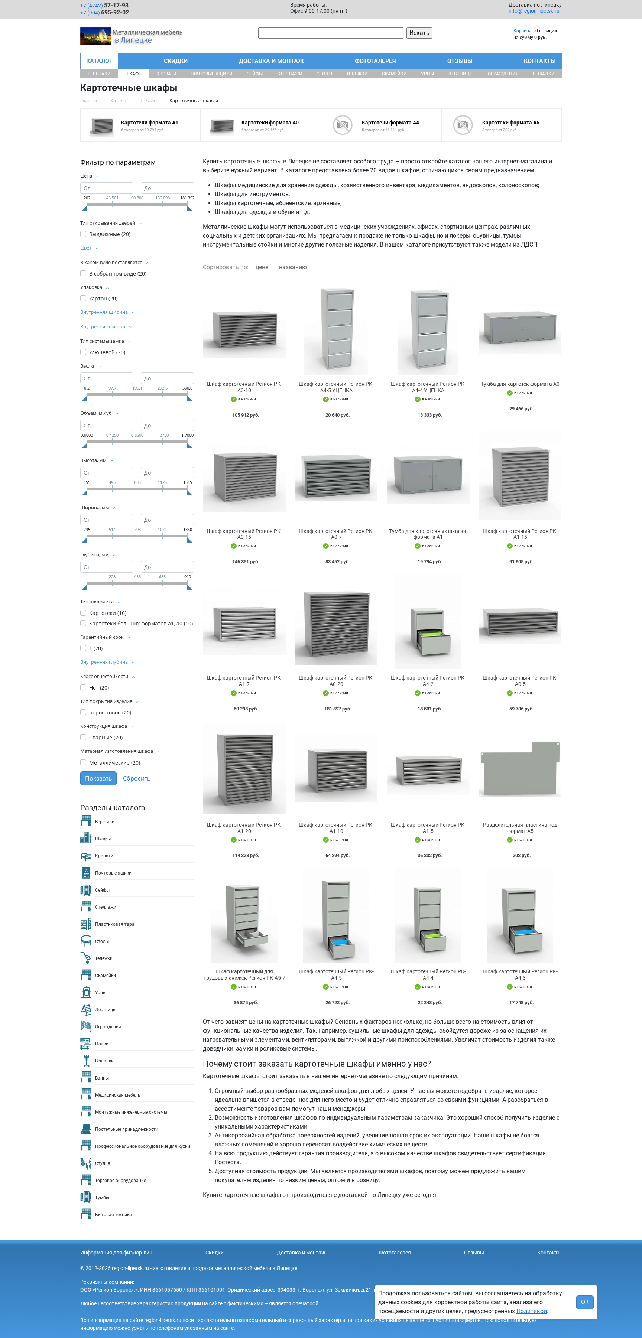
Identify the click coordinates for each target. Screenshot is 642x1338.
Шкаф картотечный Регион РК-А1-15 (520, 534)
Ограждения (503, 73)
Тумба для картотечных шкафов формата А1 (428, 534)
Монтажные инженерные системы (131, 1112)
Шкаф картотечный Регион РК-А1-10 (336, 828)
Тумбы (102, 1197)
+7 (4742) (104, 5)
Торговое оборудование (120, 1180)
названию (293, 267)
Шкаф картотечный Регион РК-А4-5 (336, 974)
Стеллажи (289, 73)
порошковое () (110, 712)
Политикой (531, 1311)
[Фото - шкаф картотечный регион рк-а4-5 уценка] (336, 327)
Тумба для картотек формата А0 (520, 384)
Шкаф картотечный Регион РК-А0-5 (520, 681)
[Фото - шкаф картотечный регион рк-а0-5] (520, 621)
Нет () (99, 687)
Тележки (357, 73)
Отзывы (460, 61)
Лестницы (460, 73)
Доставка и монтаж (271, 61)
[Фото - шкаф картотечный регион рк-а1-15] (520, 474)
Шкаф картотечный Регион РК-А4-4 (428, 974)
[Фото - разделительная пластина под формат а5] (520, 768)
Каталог (99, 61)
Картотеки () (107, 612)
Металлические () (114, 762)
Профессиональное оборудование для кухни (142, 1146)
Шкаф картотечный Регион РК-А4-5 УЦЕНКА (336, 387)
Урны (427, 73)
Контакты (540, 61)
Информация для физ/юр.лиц (116, 1253)
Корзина (522, 30)
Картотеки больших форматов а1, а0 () (141, 623)
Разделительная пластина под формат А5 (520, 828)
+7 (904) (104, 12)
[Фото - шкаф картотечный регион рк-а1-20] (244, 768)
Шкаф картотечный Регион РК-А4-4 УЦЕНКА (428, 387)
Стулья (102, 1163)
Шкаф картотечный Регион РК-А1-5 (428, 828)
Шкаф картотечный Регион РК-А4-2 (428, 681)
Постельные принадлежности (126, 1129)
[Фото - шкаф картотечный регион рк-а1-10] (336, 768)
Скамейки (394, 73)
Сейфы (255, 73)
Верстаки (99, 73)
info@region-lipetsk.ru (534, 11)
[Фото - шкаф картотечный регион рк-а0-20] (336, 621)
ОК (585, 1302)
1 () (96, 648)
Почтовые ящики (212, 73)
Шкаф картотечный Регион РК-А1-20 (244, 828)
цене (262, 267)
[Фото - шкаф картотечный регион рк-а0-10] (244, 327)
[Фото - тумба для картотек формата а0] (520, 327)
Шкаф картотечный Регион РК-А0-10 (244, 387)
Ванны (102, 1078)
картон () (103, 298)
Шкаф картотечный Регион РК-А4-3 (520, 974)
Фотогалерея (375, 61)
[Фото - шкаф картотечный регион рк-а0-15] (244, 474)
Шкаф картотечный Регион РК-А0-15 (244, 534)
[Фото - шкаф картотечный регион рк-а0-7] (336, 474)
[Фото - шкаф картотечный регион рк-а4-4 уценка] (428, 327)
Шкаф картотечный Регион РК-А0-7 (336, 534)
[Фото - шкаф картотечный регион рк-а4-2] (428, 621)
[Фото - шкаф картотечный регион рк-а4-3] (520, 915)
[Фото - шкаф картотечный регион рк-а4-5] (336, 915)
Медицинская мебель (117, 1095)
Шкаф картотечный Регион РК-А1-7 (244, 681)
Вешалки (544, 73)
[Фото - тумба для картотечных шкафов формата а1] (428, 474)
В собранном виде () (117, 273)
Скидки (176, 61)
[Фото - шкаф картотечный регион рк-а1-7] (244, 621)
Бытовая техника (113, 1214)
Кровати (166, 73)
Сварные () (106, 737)
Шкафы (133, 73)
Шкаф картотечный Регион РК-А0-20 (336, 681)
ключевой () (107, 352)
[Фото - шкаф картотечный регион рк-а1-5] (428, 768)
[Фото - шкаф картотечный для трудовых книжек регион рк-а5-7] (244, 915)
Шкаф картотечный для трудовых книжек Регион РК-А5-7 (244, 974)
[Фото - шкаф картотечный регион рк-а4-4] (428, 915)
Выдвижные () (109, 234)
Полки (101, 1043)
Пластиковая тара (114, 924)
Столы (324, 73)
